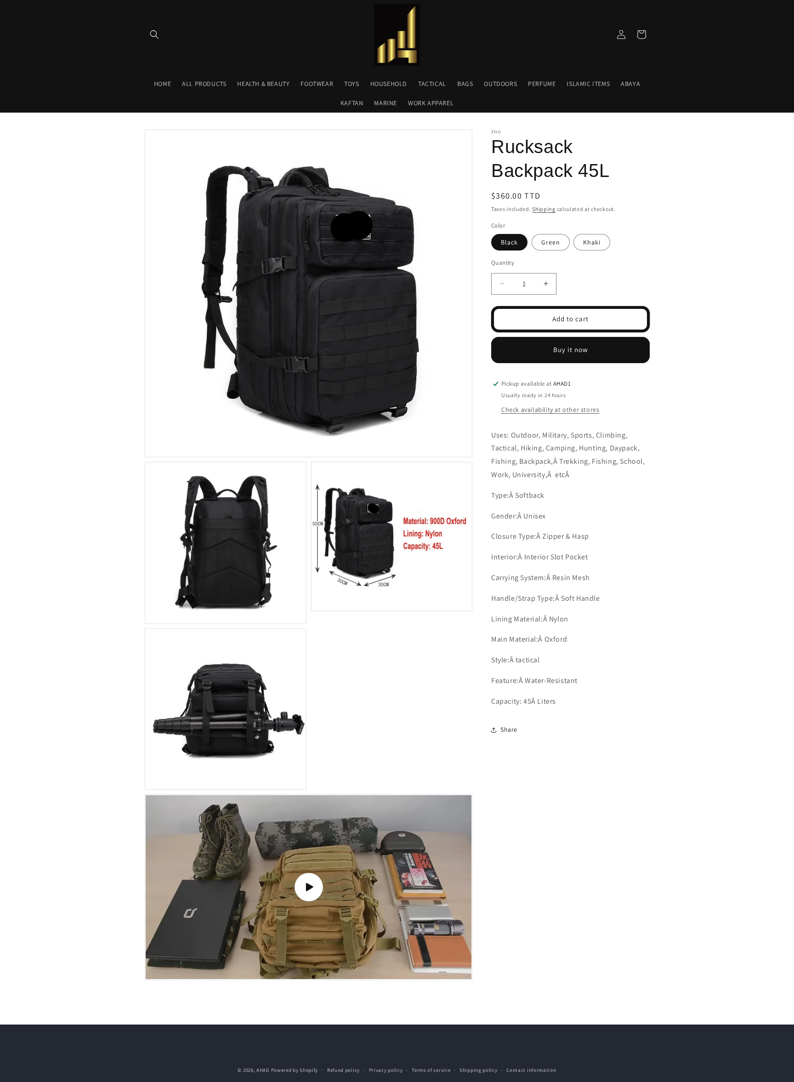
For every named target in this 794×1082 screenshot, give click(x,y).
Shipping (544, 208)
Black (509, 242)
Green (550, 242)
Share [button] (508, 729)
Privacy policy (386, 1070)
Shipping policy (478, 1070)
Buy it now (570, 349)
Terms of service (431, 1070)
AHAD (263, 1070)
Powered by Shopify (294, 1070)
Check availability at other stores (550, 409)
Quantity (502, 263)
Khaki (592, 242)
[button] (154, 34)
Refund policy (343, 1070)
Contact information (531, 1070)
